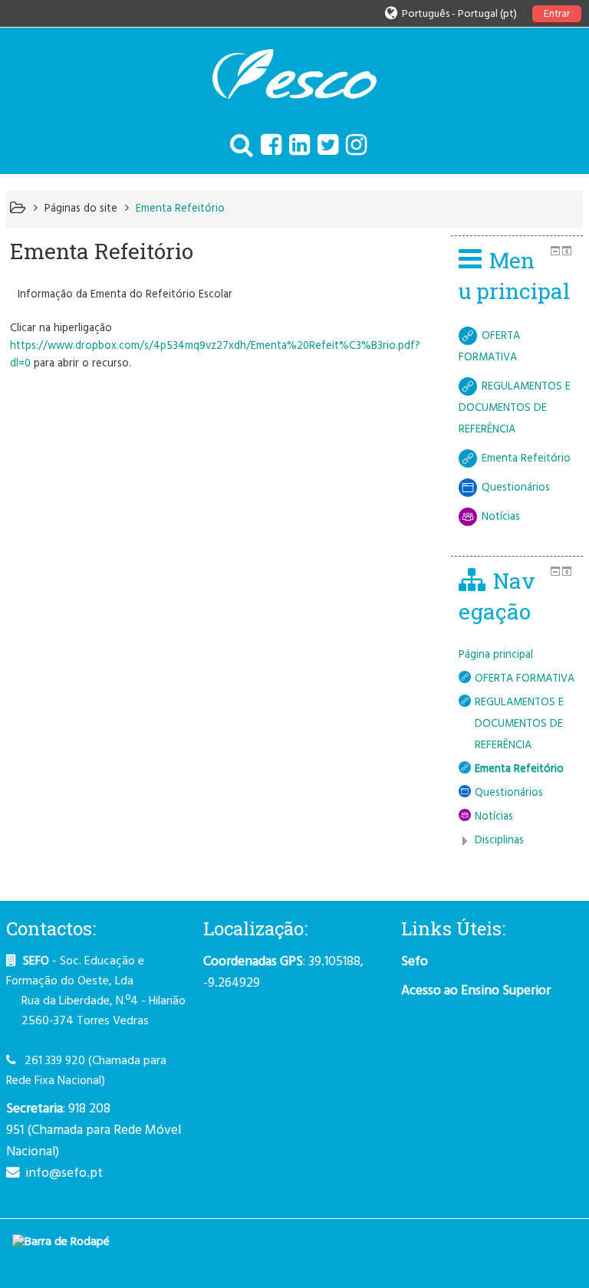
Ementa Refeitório (180, 209)
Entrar (557, 14)
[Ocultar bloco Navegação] (555, 571)
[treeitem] (517, 655)
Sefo (414, 962)
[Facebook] (267, 146)
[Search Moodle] (237, 146)
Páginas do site (80, 209)
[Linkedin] (295, 146)
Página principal (496, 655)
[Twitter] (324, 146)
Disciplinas (499, 840)
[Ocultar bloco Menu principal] (555, 250)
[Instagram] (352, 146)
